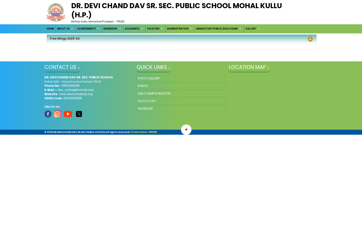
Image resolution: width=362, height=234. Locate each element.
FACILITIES (153, 28)
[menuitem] (50, 28)
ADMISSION (110, 28)
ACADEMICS (132, 28)
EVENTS (143, 86)
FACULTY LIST (147, 101)
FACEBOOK (145, 109)
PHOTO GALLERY (149, 78)
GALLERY (251, 28)
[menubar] (153, 28)
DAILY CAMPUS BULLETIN (154, 94)
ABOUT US (63, 28)
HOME (50, 28)
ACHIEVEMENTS (86, 28)
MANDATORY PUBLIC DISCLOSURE (217, 28)
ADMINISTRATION (178, 28)
